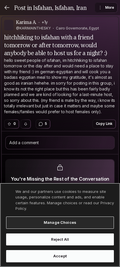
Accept (60, 256)
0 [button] (14, 123)
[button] (25, 124)
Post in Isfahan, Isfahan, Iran (50, 8)
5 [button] (46, 123)
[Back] (7, 7)
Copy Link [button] (104, 123)
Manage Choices (60, 222)
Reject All (60, 239)
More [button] (109, 7)
